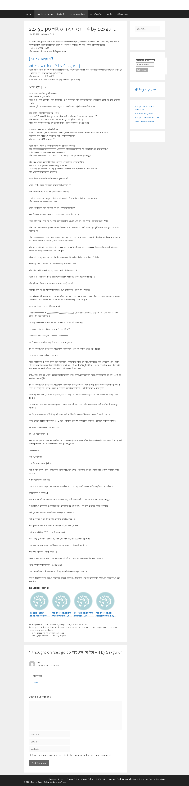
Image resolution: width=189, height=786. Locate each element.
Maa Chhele (107, 627)
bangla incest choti (66, 627)
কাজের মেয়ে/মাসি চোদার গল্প (144, 121)
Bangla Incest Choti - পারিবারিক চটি (45, 624)
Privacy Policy (73, 779)
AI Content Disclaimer (155, 779)
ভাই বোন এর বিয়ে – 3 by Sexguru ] (54, 65)
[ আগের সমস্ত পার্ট (41, 58)
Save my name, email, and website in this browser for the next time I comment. (71, 755)
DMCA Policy (101, 779)
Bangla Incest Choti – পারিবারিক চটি (50, 14)
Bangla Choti (64, 624)
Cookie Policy (87, 779)
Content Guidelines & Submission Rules (126, 779)
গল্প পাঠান (109, 14)
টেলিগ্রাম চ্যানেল (123, 14)
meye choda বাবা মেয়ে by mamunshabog (48, 633)
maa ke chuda (47, 630)
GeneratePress (59, 782)
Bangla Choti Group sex (147, 117)
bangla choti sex (50, 627)
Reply (35, 682)
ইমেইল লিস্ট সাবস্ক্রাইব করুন (145, 60)
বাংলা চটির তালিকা (96, 14)
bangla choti (37, 627)
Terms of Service (56, 779)
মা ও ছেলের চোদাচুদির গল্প (77, 14)
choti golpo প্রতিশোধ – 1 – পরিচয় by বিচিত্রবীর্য (49, 635)
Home (29, 14)
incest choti (80, 627)
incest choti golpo (94, 627)
